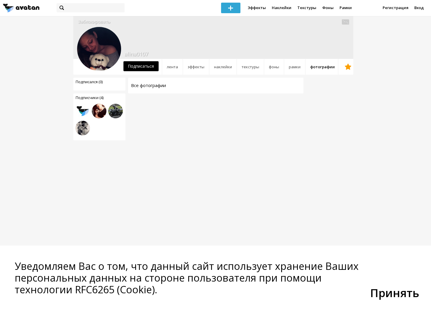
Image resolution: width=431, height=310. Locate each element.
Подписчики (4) (89, 97)
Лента (172, 66)
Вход (419, 7)
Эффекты (257, 7)
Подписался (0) (89, 81)
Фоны (328, 7)
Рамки (346, 7)
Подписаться (141, 66)
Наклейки (281, 7)
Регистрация (395, 7)
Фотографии (322, 66)
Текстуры (306, 7)
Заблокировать (94, 21)
